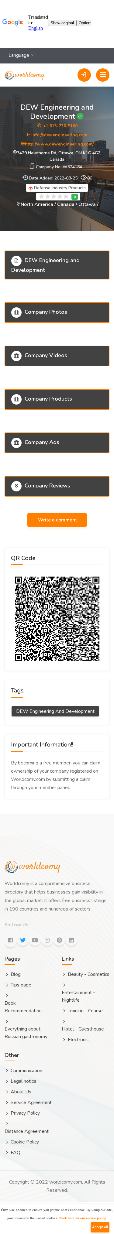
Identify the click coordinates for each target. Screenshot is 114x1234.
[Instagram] (47, 940)
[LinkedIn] (71, 940)
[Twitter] (23, 940)
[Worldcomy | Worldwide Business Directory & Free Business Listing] (24, 68)
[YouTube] (35, 940)
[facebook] (11, 941)
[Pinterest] (59, 940)
